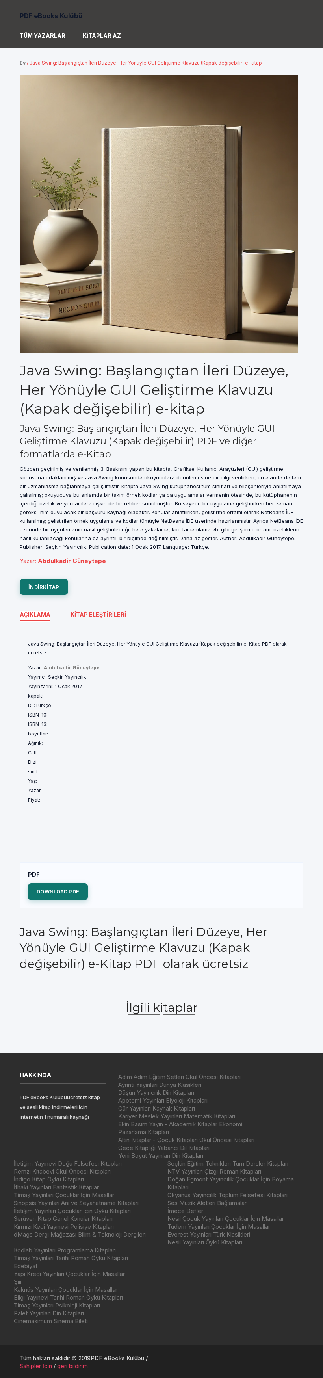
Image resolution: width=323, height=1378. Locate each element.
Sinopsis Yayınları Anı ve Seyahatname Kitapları (76, 1203)
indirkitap (43, 587)
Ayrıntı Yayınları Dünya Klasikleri (159, 1084)
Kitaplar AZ (102, 35)
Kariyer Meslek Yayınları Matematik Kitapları (176, 1116)
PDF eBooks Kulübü (51, 16)
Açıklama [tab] (35, 614)
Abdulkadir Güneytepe (72, 667)
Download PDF (58, 891)
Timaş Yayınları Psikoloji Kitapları (57, 1305)
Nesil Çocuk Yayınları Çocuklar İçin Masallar (225, 1218)
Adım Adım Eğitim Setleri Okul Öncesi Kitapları (179, 1077)
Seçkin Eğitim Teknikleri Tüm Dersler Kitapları (227, 1163)
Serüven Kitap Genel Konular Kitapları (63, 1218)
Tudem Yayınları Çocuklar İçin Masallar (218, 1226)
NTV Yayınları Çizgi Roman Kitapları (214, 1171)
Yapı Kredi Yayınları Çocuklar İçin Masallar (69, 1274)
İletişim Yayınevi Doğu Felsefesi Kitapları (68, 1163)
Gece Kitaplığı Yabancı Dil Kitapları (164, 1147)
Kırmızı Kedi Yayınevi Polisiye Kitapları (64, 1226)
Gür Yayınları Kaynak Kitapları (156, 1108)
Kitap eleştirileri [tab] (98, 614)
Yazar (27, 561)
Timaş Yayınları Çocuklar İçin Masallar (64, 1195)
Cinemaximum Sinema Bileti (51, 1321)
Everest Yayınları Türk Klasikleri (208, 1234)
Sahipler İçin (36, 1366)
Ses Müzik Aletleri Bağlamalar (207, 1203)
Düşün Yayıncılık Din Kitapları (156, 1092)
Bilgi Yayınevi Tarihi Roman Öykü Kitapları (68, 1297)
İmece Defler (185, 1211)
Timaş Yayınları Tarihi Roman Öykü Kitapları (71, 1258)
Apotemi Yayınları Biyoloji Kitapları (163, 1100)
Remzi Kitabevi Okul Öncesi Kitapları (62, 1171)
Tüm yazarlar (42, 35)
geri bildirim (72, 1366)
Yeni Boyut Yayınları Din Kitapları (160, 1155)
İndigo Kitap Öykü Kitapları (49, 1179)
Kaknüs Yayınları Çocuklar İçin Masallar (65, 1289)
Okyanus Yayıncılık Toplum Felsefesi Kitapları (227, 1195)
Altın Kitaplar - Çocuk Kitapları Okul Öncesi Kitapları (186, 1140)
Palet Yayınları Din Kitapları (49, 1313)
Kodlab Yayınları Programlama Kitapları (65, 1250)
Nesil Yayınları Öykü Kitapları (204, 1242)
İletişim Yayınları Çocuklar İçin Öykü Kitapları (72, 1211)
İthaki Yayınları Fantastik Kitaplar (56, 1187)
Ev (23, 63)
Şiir (18, 1281)
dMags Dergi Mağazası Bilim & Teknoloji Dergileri (80, 1234)
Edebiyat (25, 1266)
